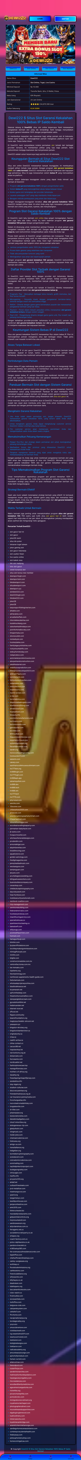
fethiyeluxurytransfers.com (20, 680)
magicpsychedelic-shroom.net (22, 1021)
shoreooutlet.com (17, 636)
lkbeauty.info (15, 715)
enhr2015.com (15, 1207)
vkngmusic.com (16, 1132)
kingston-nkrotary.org (18, 1027)
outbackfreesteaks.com (19, 1185)
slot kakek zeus (16, 560)
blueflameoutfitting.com (19, 705)
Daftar (30, 1458)
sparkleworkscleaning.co (20, 923)
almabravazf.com (17, 709)
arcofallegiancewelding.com (21, 876)
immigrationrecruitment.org (21, 1400)
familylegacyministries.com (21, 645)
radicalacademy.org (18, 1349)
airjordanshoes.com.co (19, 1226)
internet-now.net (16, 1008)
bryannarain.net (16, 990)
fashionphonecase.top (19, 1065)
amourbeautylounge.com (20, 1353)
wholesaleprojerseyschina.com (22, 983)
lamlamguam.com (17, 870)
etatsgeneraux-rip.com (19, 1125)
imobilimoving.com (17, 851)
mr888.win (14, 791)
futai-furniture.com (17, 895)
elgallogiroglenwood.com (20, 1413)
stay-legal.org (15, 1084)
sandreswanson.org (17, 1223)
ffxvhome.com (15, 1315)
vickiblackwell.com (17, 1331)
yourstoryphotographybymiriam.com (24, 816)
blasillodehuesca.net (18, 986)
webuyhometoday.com (19, 652)
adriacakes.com (16, 614)
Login (50, 1458)
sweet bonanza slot (18, 570)
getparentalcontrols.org (19, 1217)
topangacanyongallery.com (21, 1378)
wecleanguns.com (17, 866)
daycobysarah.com (17, 892)
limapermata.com (17, 633)
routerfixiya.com (16, 1368)
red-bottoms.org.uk (18, 1053)
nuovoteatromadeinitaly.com (21, 1103)
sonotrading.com (16, 1163)
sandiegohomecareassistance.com (23, 1428)
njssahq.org (14, 1075)
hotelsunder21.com (17, 756)
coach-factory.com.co (19, 1239)
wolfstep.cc (14, 1264)
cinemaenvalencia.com (19, 1138)
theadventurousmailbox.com (21, 996)
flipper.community (17, 1015)
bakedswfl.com (16, 926)
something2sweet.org (18, 743)
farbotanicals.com (17, 980)
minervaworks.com (17, 1419)
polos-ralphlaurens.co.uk (20, 1242)
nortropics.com (16, 721)
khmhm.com (15, 942)
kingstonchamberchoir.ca (20, 1031)
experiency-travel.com (19, 740)
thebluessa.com (16, 1435)
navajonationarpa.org (18, 1318)
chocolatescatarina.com (19, 620)
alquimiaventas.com (18, 847)
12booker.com (15, 806)
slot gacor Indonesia (18, 551)
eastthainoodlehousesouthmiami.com (25, 765)
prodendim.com (16, 841)
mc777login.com (16, 775)
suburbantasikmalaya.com (20, 626)
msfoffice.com (15, 1302)
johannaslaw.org (16, 1113)
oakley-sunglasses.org (19, 1261)
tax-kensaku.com (17, 967)
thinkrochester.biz (17, 1211)
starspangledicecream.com (20, 999)
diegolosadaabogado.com (20, 702)
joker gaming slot (17, 548)
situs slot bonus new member (21, 573)
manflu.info (14, 1176)
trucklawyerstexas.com (19, 914)
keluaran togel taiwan (18, 544)
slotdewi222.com (17, 592)
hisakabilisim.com (17, 712)
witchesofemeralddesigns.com (22, 838)
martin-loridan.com (17, 693)
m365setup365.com (18, 1248)
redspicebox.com (17, 655)
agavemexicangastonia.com (21, 1387)
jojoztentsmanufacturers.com (21, 718)
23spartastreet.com (18, 819)
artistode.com (15, 813)
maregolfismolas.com (18, 1068)
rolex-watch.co (16, 1293)
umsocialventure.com (18, 1327)
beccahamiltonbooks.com (20, 1289)
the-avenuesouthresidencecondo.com (25, 1252)
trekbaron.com (16, 1346)
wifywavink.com (16, 1277)
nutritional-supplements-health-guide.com (26, 977)
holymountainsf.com (18, 1220)
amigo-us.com (15, 1144)
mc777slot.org (15, 769)
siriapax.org (14, 1236)
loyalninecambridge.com (19, 1422)
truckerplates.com (17, 642)
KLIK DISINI (34, 108)
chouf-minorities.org (18, 1122)
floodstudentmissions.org (20, 1267)
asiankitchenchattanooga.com (22, 1425)
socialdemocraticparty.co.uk (21, 1233)
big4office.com (16, 1255)
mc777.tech (14, 794)
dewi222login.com (17, 595)
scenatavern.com (17, 1157)
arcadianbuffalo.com (18, 617)
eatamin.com (15, 759)
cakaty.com (14, 762)
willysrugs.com (16, 930)
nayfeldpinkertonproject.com (21, 1166)
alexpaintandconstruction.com (22, 661)
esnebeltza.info (16, 1081)
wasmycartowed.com (18, 1337)
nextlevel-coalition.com (19, 901)
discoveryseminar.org (18, 1091)
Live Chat (71, 1458)
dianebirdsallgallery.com (19, 1119)
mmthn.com (14, 955)
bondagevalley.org (17, 1321)
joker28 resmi (15, 538)
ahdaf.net (13, 1182)
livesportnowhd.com (18, 835)
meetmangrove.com (18, 1192)
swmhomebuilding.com (19, 907)
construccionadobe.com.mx (21, 961)
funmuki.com (15, 936)
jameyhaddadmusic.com (19, 863)
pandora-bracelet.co (18, 1245)
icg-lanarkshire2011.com (19, 1334)
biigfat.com (14, 958)
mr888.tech (14, 787)
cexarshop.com (16, 885)
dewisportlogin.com (18, 576)
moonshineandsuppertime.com (22, 1409)
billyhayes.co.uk (16, 1280)
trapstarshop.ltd (16, 1050)
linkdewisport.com (17, 582)
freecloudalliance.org (18, 1274)
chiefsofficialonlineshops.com (22, 1258)
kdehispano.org (16, 1286)
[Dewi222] (15, 18)
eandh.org (14, 750)
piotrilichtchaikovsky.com (20, 630)
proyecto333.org (17, 1179)
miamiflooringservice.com (20, 917)
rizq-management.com (19, 904)
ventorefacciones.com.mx (20, 964)
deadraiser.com (16, 1283)
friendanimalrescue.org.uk (20, 1094)
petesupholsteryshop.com (20, 1438)
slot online (39, 218)
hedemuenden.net (17, 1005)
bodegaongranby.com (18, 1169)
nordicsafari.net (16, 1062)
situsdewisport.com (18, 585)
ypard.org (14, 1195)
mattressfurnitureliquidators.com (23, 1375)
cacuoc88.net (15, 1046)
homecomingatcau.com (19, 1441)
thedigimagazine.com (18, 860)
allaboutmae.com (17, 1362)
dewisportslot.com (17, 579)
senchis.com (15, 803)
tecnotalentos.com (17, 699)
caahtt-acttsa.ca (16, 1040)
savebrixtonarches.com (19, 1372)
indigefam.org (15, 1151)
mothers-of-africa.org (18, 1072)
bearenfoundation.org (18, 1018)
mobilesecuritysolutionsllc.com (22, 898)
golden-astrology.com (19, 857)
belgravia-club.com (17, 1305)
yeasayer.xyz (15, 1024)
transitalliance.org (17, 1147)
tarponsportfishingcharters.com (22, 608)
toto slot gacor (16, 566)
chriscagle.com (16, 1173)
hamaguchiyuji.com (17, 939)
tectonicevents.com (18, 724)
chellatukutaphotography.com (22, 888)
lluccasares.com (16, 1059)
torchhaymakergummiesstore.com (23, 948)
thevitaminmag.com (18, 974)
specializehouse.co (17, 920)
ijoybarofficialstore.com (19, 945)
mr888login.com (16, 772)
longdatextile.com (17, 1106)
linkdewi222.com (17, 598)
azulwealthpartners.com (19, 933)
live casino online (17, 557)
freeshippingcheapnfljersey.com (22, 1078)
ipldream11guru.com (18, 674)
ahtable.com (15, 611)
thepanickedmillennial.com (20, 737)
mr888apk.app (16, 778)
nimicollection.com (17, 686)
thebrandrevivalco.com (19, 911)
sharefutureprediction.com (20, 667)
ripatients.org (15, 971)
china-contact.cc (16, 1043)
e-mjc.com (14, 696)
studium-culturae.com (18, 1087)
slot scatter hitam (17, 554)
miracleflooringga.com (19, 822)
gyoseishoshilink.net (18, 1002)
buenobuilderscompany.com (21, 882)
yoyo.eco (13, 1324)
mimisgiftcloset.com (18, 952)
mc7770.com (15, 797)
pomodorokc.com (17, 1397)
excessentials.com (17, 1299)
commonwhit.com (17, 677)
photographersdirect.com (20, 1406)
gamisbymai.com (16, 727)
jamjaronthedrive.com (18, 1204)
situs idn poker (16, 541)
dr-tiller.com (15, 1109)
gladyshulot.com (16, 1128)
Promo (10, 1458)
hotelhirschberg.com (18, 623)
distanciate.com (16, 1056)
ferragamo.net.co (17, 1229)
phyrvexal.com (16, 800)
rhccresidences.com (18, 1381)
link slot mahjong (17, 563)
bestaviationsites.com (18, 1116)
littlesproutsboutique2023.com (22, 671)
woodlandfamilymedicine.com (22, 1384)
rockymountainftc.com (19, 649)
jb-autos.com (15, 832)
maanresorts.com (17, 690)
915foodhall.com (16, 734)
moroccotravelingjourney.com (22, 753)
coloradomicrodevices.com (21, 1160)
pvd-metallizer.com (17, 1188)
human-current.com (18, 1359)
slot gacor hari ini (53, 516)
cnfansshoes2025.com (19, 810)
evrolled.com (15, 731)
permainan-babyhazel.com (20, 829)
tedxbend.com (15, 1340)
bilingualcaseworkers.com (20, 879)
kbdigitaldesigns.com (18, 1343)
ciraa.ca (13, 1037)
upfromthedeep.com (18, 993)
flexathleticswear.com (18, 746)
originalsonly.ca (16, 1034)
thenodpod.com (16, 1365)
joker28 (13, 601)
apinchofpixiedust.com (19, 1356)
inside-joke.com (16, 1135)
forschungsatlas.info (18, 1100)
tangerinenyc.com (17, 1198)
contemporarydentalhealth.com (22, 1432)
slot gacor (14, 535)
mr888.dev (14, 784)
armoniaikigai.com (17, 844)
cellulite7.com (15, 1312)
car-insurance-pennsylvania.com (23, 1097)
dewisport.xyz (15, 589)
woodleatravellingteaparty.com (22, 825)
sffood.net (14, 1012)
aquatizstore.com (17, 854)
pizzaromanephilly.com (19, 1394)
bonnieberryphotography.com (22, 1154)
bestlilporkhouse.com (18, 1201)
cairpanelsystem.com (18, 1308)
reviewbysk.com (16, 639)
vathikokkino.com (17, 1271)
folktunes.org (15, 1141)
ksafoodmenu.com (17, 1416)
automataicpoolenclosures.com (22, 658)
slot (52, 145)
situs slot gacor (60, 396)
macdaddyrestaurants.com (20, 1214)
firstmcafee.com (16, 1296)
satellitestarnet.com (18, 664)
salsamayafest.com (17, 781)
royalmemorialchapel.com (20, 1403)
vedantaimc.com (16, 683)
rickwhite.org (15, 1390)
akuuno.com (15, 873)
